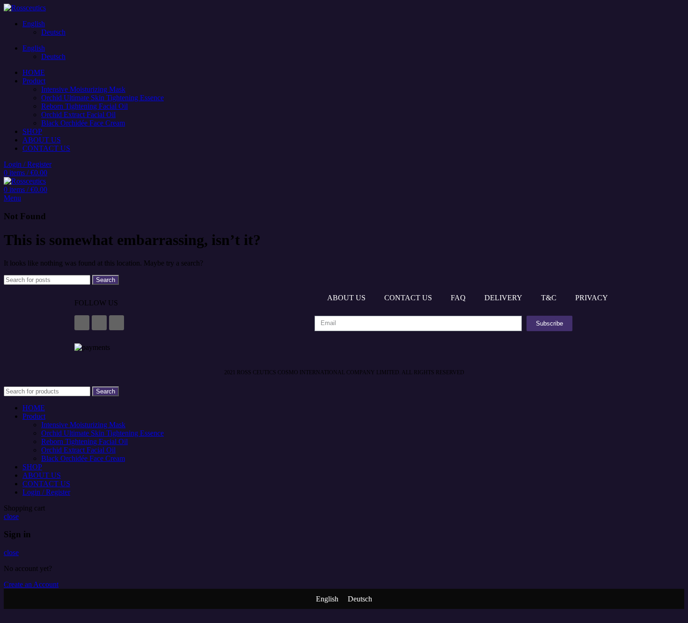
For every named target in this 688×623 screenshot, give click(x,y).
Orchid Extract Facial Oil (78, 115)
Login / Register (46, 492)
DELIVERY (503, 298)
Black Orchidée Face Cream (83, 123)
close (11, 516)
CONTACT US (408, 298)
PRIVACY (591, 298)
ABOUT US (346, 298)
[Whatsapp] (116, 322)
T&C (548, 298)
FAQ (458, 298)
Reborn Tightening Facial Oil (84, 106)
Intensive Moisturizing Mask (83, 89)
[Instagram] (99, 322)
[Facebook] (81, 322)
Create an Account (31, 584)
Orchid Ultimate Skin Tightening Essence (102, 98)
